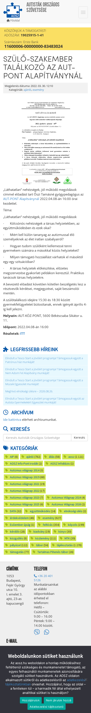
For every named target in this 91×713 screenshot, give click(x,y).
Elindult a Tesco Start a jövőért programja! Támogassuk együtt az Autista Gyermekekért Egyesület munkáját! (44, 400)
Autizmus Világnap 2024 (66, 497)
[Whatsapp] (46, 632)
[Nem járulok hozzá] (86, 679)
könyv (62, 531)
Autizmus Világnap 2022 (24, 491)
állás (52, 457)
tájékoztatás (65, 545)
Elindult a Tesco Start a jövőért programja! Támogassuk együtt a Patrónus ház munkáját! (44, 360)
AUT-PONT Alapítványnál (21, 199)
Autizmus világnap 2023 (24, 497)
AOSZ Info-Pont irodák (24, 463)
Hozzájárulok (31, 700)
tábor (39, 545)
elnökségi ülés (73, 511)
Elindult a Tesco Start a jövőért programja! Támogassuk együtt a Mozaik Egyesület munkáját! (44, 382)
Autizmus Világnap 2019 (24, 477)
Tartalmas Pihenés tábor (52, 552)
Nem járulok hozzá (58, 700)
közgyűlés (16, 538)
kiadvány (39, 531)
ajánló (27, 90)
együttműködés (40, 511)
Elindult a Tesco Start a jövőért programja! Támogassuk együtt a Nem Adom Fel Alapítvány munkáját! (44, 371)
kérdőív (15, 531)
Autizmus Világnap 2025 (24, 504)
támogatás (17, 552)
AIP (12, 457)
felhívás (48, 525)
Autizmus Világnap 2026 (66, 504)
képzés (72, 525)
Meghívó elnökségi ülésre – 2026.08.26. (29, 391)
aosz (71, 457)
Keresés (79, 437)
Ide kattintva (12, 419)
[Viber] (37, 632)
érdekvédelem (19, 518)
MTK (67, 538)
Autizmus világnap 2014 (24, 470)
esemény (38, 90)
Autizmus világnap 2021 (24, 484)
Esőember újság (20, 525)
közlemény (42, 538)
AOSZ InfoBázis (60, 463)
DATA (13, 511)
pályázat (15, 545)
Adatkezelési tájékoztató (46, 706)
